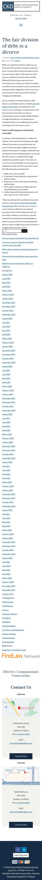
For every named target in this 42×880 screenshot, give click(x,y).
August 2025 (7, 318)
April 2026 (6, 286)
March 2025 (7, 338)
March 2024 (7, 386)
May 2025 (6, 330)
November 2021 (8, 498)
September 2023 (8, 410)
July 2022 (6, 466)
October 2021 (7, 502)
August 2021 (7, 510)
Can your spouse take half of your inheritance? (20, 238)
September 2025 (8, 314)
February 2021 (8, 534)
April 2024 (6, 382)
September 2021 (8, 506)
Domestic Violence (9, 614)
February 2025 (8, 342)
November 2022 (8, 450)
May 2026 (6, 282)
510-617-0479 (21, 19)
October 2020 (7, 550)
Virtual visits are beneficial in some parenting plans (20, 258)
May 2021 (6, 522)
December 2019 (8, 586)
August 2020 (7, 558)
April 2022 (6, 478)
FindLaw (31, 876)
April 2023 (6, 430)
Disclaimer (6, 873)
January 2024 (7, 394)
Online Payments (21, 855)
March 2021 (7, 530)
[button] (21, 25)
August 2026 (7, 274)
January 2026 (7, 298)
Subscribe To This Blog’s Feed (14, 650)
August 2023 (7, 414)
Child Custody (7, 602)
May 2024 (6, 378)
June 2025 (6, 326)
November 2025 (8, 306)
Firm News (6, 618)
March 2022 (7, 482)
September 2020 (8, 554)
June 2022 (6, 470)
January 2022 (7, 490)
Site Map (15, 873)
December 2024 (8, 350)
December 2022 (8, 446)
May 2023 (6, 426)
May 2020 (6, 570)
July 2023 (6, 418)
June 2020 (6, 566)
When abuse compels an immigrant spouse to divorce (20, 251)
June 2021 (6, 518)
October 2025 (7, 310)
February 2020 (8, 582)
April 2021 (6, 526)
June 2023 (6, 422)
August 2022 (7, 462)
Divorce (17, 61)
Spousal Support (8, 638)
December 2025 (8, 302)
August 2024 (7, 366)
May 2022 (6, 474)
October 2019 (7, 594)
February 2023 (8, 438)
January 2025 (7, 346)
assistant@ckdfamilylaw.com (21, 743)
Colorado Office (21, 825)
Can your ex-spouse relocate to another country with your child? (18, 243)
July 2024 (6, 370)
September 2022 (8, 458)
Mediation (6, 622)
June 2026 (6, 278)
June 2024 (6, 374)
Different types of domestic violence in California (17, 265)
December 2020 (8, 542)
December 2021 (8, 494)
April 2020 (6, 574)
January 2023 (7, 442)
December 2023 (8, 398)
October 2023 (7, 406)
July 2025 (6, 322)
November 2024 (8, 354)
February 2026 (8, 294)
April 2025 (6, 334)
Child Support (7, 606)
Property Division (9, 634)
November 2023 (8, 402)
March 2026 (7, 290)
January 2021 (7, 538)
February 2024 (8, 390)
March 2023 (7, 434)
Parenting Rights (9, 626)
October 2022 (7, 454)
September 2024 (8, 362)
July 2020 (6, 562)
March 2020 (7, 578)
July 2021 (6, 514)
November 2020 (8, 546)
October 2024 (7, 358)
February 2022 (8, 486)
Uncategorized (8, 642)
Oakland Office (21, 756)
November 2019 (8, 590)
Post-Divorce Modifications (13, 630)
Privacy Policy (25, 873)
